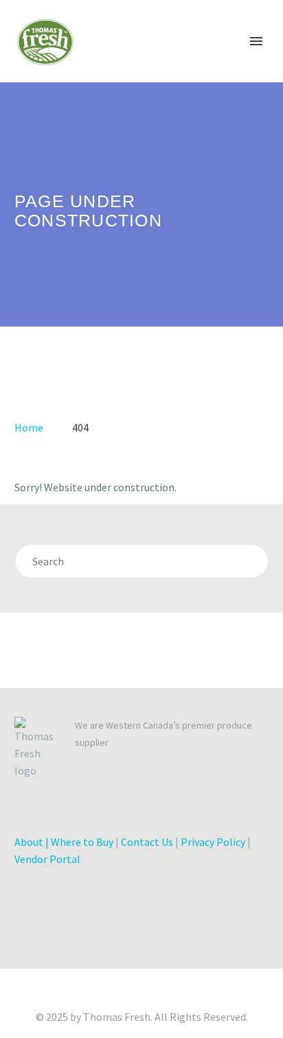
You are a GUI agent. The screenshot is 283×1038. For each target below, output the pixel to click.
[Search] (251, 561)
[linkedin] (69, 946)
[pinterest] (118, 946)
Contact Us (147, 842)
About (28, 842)
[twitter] (44, 946)
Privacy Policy (213, 842)
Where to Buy (82, 842)
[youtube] (143, 946)
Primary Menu (256, 41)
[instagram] (94, 946)
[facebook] (19, 946)
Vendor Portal (47, 859)
